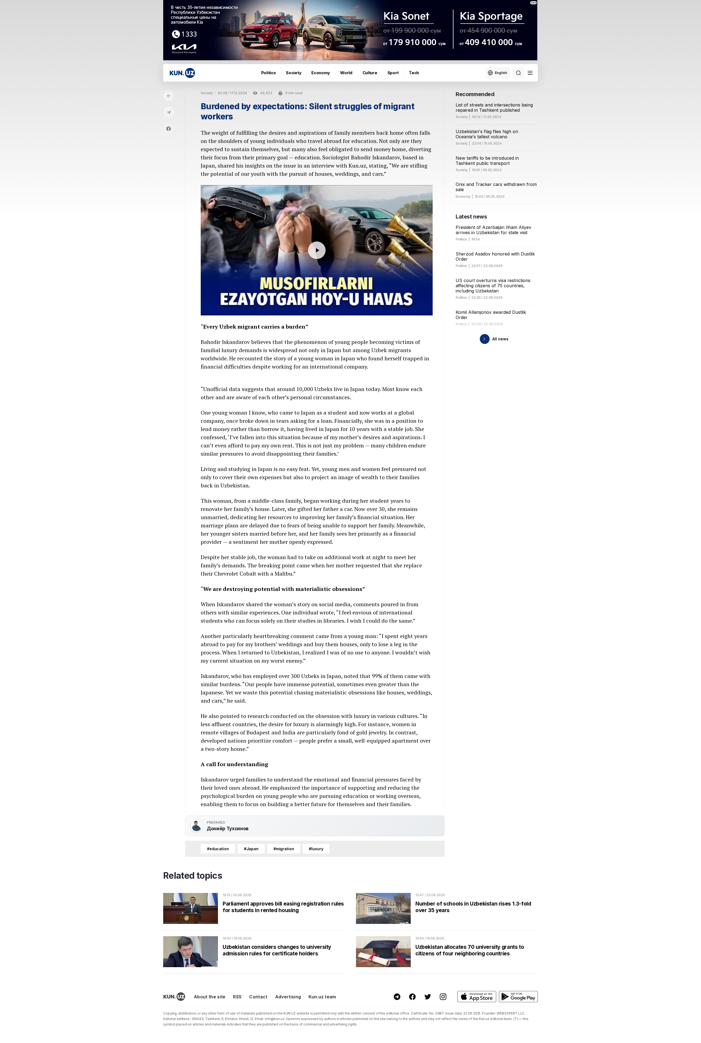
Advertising (288, 996)
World (346, 72)
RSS (237, 996)
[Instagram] (443, 996)
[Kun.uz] (182, 73)
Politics (268, 72)
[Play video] (317, 250)
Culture (370, 72)
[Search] (518, 73)
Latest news (471, 216)
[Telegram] (168, 112)
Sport (393, 72)
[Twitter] (427, 996)
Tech (414, 72)
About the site (209, 996)
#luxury (316, 848)
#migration (284, 848)
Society (293, 72)
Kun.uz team (322, 996)
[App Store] (476, 996)
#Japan (251, 848)
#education (218, 848)
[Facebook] (168, 128)
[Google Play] (518, 996)
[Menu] (530, 73)
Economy (320, 72)
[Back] (168, 95)
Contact (258, 996)
